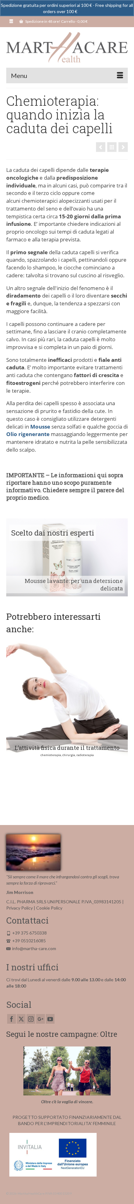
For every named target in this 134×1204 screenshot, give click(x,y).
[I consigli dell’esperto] (112, 147)
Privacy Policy (19, 907)
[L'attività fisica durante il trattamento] (100, 147)
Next (122, 724)
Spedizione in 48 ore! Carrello (56, 21)
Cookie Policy (49, 907)
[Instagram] (30, 1019)
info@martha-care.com (34, 948)
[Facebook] (11, 1019)
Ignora (84, 11)
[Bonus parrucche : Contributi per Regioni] (123, 147)
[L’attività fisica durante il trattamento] (67, 699)
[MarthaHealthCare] (67, 47)
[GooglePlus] (40, 1019)
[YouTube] (50, 1019)
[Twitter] (21, 1019)
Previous (11, 724)
